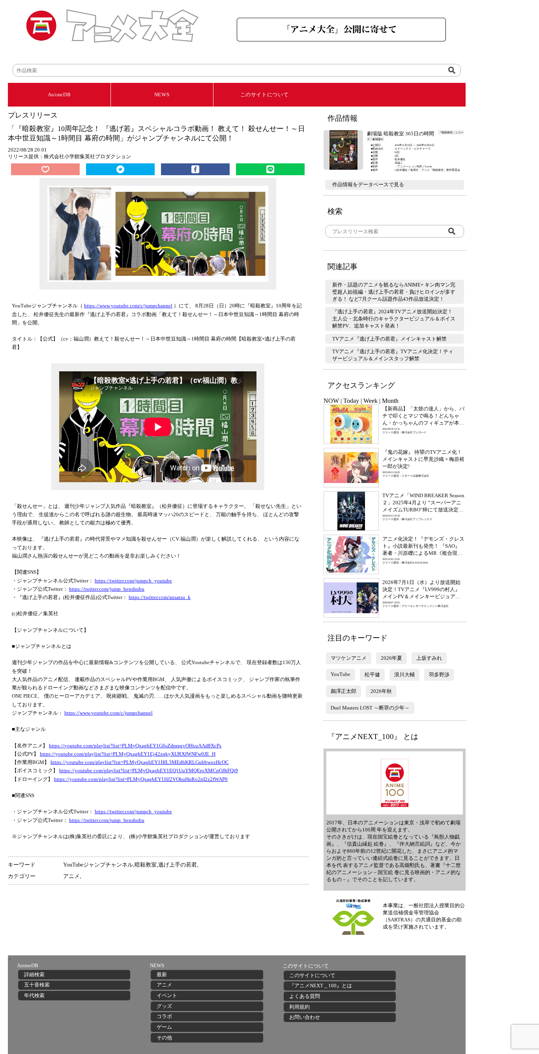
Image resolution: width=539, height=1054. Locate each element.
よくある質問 (304, 996)
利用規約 (299, 1007)
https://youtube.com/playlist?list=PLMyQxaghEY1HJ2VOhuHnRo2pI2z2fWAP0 (141, 779)
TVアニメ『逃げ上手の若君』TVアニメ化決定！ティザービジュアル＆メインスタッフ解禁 (392, 354)
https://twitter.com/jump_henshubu (106, 589)
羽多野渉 (439, 675)
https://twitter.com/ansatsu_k (160, 597)
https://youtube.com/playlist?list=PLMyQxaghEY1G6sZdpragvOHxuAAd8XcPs (135, 746)
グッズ (164, 1006)
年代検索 (34, 995)
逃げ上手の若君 (177, 864)
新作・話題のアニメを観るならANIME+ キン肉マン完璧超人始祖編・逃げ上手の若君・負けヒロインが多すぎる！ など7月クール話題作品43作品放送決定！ (393, 292)
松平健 (372, 675)
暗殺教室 (146, 864)
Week (370, 400)
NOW (331, 400)
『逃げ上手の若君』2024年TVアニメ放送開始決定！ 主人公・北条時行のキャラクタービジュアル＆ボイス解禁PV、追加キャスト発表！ (393, 319)
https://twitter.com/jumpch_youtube (133, 581)
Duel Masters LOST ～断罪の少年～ (370, 708)
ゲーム (164, 1027)
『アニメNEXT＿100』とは (320, 985)
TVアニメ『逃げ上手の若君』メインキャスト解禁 (389, 339)
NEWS (162, 94)
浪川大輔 (404, 675)
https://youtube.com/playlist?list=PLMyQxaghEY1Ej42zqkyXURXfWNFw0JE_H (127, 754)
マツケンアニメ (349, 658)
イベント (167, 995)
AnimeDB (59, 94)
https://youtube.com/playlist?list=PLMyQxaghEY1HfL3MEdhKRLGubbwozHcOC (140, 762)
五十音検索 (37, 985)
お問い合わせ (304, 1017)
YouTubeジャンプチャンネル (98, 864)
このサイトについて (264, 94)
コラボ (164, 1016)
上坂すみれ (429, 658)
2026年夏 (391, 658)
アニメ (71, 876)
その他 (164, 1038)
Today (351, 400)
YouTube (340, 674)
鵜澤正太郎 (343, 691)
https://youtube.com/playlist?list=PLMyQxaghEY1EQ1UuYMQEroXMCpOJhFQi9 (148, 770)
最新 (162, 974)
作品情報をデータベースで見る (368, 184)
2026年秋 (381, 691)
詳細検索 (34, 974)
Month (390, 400)
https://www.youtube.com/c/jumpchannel (128, 306)
